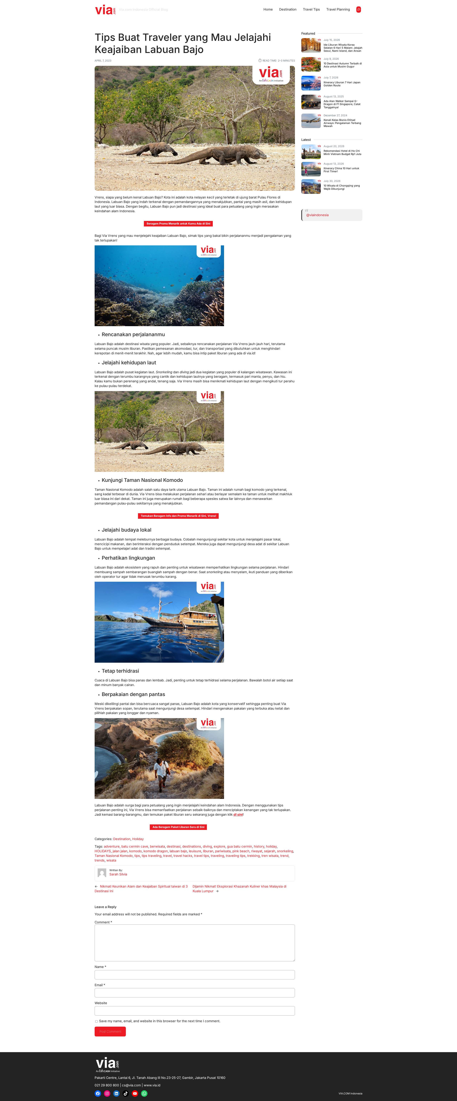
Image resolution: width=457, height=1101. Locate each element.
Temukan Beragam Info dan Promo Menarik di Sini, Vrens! (178, 516)
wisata (111, 860)
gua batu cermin (239, 846)
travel (167, 856)
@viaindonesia (317, 215)
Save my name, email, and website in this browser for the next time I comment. (159, 1021)
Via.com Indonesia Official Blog (143, 9)
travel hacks (183, 856)
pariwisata (223, 851)
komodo (135, 851)
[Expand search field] (358, 9)
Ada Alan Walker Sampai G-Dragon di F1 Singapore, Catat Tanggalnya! (342, 104)
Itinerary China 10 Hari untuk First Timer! (341, 170)
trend (284, 856)
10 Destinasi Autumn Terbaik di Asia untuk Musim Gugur (343, 65)
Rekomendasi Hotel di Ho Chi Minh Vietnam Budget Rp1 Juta (342, 152)
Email (100, 985)
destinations (191, 846)
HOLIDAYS (103, 851)
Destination (121, 839)
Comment (103, 922)
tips (137, 856)
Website (101, 1003)
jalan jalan (120, 851)
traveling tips (235, 856)
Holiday (138, 839)
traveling (217, 856)
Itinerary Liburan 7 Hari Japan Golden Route (342, 84)
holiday (271, 846)
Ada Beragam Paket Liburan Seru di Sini (178, 827)
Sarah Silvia (118, 874)
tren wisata (270, 856)
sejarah (269, 851)
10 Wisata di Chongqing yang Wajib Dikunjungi (342, 187)
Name (100, 967)
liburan (208, 851)
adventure (112, 846)
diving (207, 846)
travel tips (201, 856)
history (259, 846)
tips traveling (151, 856)
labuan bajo (178, 851)
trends (100, 860)
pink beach (240, 851)
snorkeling (285, 851)
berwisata (157, 846)
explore (219, 846)
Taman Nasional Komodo (114, 856)
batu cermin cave (134, 846)
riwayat (256, 851)
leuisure (195, 851)
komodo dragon (156, 851)
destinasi (173, 846)
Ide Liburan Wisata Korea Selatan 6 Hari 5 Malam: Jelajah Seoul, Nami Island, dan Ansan (343, 47)
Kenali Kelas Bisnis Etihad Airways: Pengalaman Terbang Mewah (342, 123)
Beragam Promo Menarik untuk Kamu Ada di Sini (178, 223)
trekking (253, 856)
